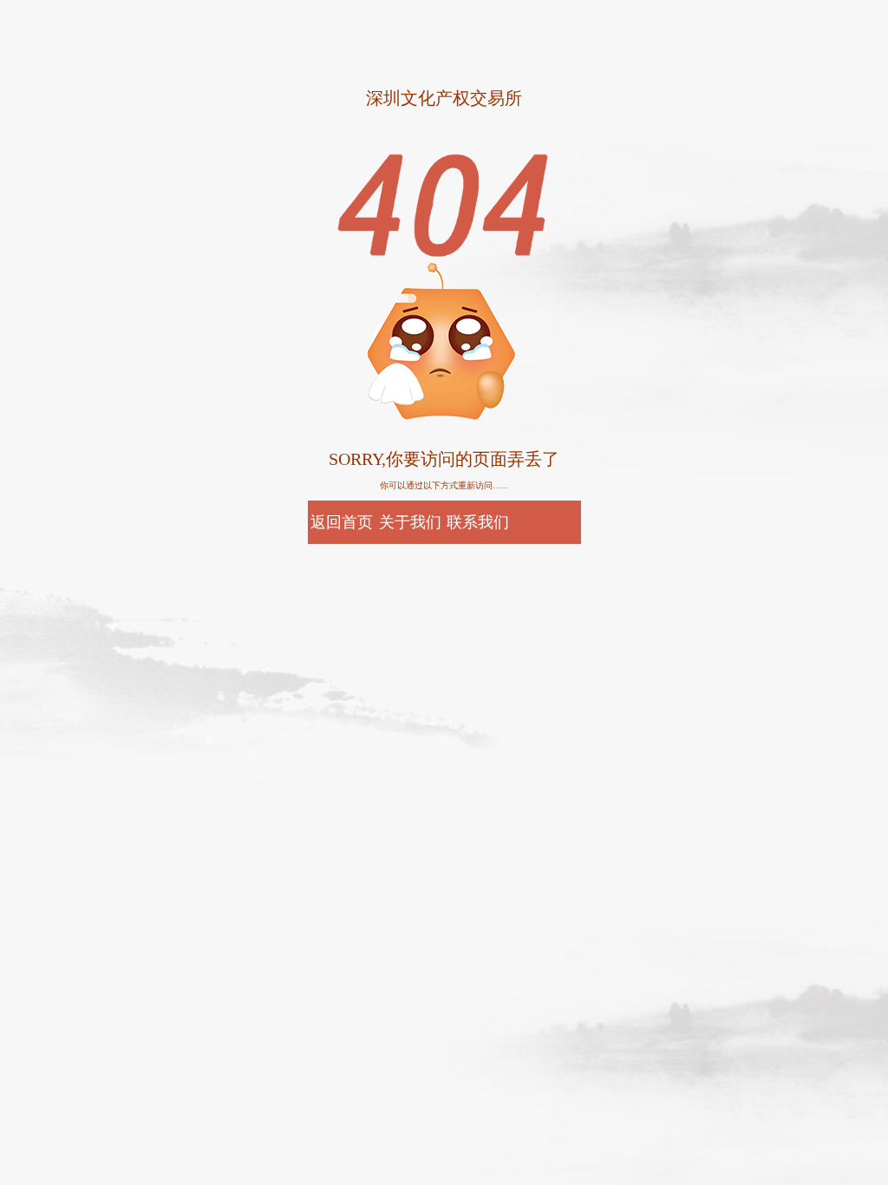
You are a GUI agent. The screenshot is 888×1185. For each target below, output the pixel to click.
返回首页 (341, 522)
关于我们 (410, 522)
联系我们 (478, 522)
